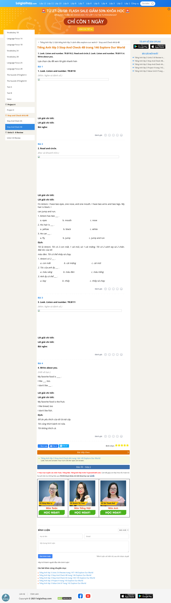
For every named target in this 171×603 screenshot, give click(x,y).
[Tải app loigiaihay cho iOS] (157, 46)
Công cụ (135, 3)
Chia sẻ (54, 446)
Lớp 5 (96, 3)
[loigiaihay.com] (26, 4)
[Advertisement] (150, 110)
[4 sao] (124, 445)
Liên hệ (22, 594)
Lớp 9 (66, 3)
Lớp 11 (50, 3)
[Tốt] (117, 135)
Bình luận (43, 446)
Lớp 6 (89, 3)
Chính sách (34, 594)
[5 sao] (127, 445)
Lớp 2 (119, 3)
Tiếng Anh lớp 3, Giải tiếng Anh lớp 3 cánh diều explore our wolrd (68, 42)
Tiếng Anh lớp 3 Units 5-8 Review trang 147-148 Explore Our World (66, 572)
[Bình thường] (113, 135)
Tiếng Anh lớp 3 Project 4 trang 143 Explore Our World (61, 580)
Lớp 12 (42, 3)
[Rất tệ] (105, 135)
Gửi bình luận (45, 556)
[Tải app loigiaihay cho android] (141, 46)
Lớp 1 (127, 3)
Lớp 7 (81, 3)
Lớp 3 (112, 3)
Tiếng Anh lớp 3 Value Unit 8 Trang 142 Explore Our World (62, 583)
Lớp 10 (58, 3)
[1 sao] (116, 445)
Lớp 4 (104, 3)
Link (92, 475)
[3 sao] (122, 445)
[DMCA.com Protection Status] (64, 599)
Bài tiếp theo (83, 452)
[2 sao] (119, 445)
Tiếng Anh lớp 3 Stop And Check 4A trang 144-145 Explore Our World (70, 458)
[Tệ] (109, 135)
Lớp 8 (73, 3)
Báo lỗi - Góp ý (83, 467)
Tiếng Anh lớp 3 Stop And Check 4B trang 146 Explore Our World (81, 47)
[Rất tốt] (121, 135)
